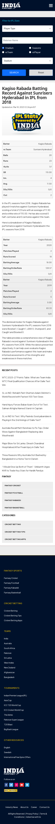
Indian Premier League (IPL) (15, 695)
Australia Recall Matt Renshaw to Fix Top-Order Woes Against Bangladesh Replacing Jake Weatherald (25, 432)
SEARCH (14, 72)
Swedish (7, 752)
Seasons (36, 47)
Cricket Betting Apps (15, 539)
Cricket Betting (13, 524)
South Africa (9, 648)
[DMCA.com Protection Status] (10, 790)
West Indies (9, 662)
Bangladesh (9, 677)
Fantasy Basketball (15, 508)
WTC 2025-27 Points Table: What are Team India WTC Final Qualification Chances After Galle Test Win (26, 381)
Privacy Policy (32, 813)
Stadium (9, 47)
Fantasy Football (14, 493)
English (7, 747)
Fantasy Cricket (13, 485)
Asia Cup (8, 700)
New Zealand (9, 667)
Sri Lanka (8, 658)
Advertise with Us (33, 817)
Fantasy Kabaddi (13, 500)
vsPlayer (36, 52)
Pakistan (7, 653)
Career (34, 807)
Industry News (12, 807)
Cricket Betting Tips (15, 532)
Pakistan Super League (14, 719)
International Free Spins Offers (17, 757)
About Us (24, 807)
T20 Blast (8, 724)
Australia (8, 643)
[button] (6, 785)
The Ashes (8, 715)
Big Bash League (11, 729)
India (6, 638)
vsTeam (9, 52)
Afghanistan (9, 672)
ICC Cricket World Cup (14, 710)
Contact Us (45, 807)
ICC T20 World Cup (12, 705)
